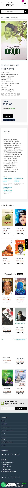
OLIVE (7, 17)
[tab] (14, 131)
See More (20, 274)
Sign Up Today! (21, 409)
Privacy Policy (4, 424)
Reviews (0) (6, 134)
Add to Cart (8, 116)
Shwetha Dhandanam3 (9, 328)
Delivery (3, 433)
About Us (3, 421)
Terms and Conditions (6, 427)
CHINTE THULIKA (20, 258)
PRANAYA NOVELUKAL (22, 358)
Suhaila (5, 258)
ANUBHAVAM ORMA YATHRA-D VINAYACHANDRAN (8, 189)
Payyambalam (6, 228)
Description (7, 131)
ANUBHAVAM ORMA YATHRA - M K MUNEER (8, 180)
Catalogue (3, 439)
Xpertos (24, 483)
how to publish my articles (7, 442)
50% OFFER (4, 65)
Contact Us (3, 445)
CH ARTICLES (11, 65)
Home (2, 17)
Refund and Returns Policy (7, 430)
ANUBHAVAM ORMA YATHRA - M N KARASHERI (18, 180)
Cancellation (4, 436)
